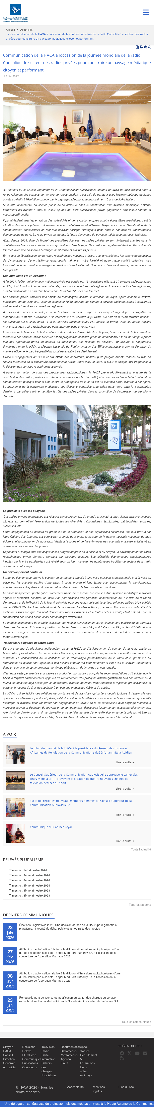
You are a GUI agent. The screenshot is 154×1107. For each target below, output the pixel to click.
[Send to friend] (145, 1053)
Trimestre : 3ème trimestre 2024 (29, 880)
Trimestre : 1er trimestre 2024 (28, 870)
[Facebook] (122, 1053)
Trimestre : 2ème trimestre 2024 (29, 875)
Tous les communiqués (136, 1022)
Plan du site (126, 1087)
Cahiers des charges (47, 1067)
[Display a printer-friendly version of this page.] (141, 47)
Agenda (66, 1059)
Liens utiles (83, 1069)
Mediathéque (67, 1055)
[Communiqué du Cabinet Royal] (15, 833)
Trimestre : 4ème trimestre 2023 (29, 890)
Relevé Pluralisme (28, 1053)
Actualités (26, 30)
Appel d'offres (85, 1049)
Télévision (48, 1047)
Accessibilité (75, 1087)
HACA (7, 1051)
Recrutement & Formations (86, 1059)
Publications (28, 1063)
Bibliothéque (67, 1051)
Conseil (8, 1055)
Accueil (10, 30)
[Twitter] (129, 1053)
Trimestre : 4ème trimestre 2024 (29, 885)
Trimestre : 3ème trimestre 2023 (29, 895)
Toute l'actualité (141, 849)
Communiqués (28, 1059)
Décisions (28, 1047)
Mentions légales (99, 1089)
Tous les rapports (140, 905)
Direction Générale (9, 1061)
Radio (45, 1051)
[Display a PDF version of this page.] (137, 47)
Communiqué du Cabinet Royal (51, 827)
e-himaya (86, 1075)
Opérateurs (28, 1067)
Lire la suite (124, 762)
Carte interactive (48, 1057)
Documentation (67, 1047)
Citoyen (8, 1047)
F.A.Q (64, 1063)
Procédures (48, 1075)
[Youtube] (137, 1053)
